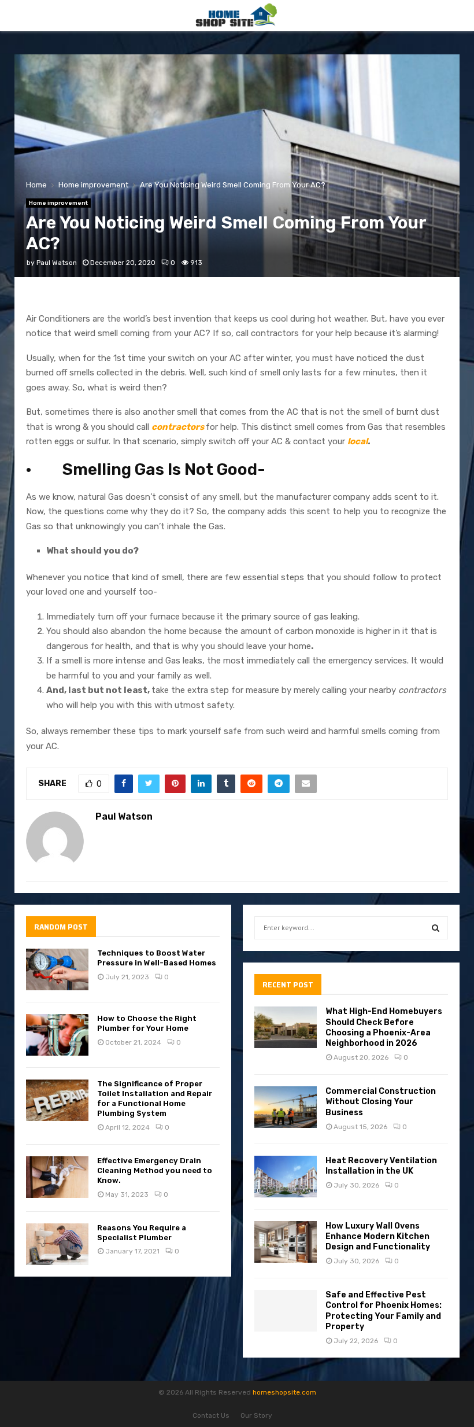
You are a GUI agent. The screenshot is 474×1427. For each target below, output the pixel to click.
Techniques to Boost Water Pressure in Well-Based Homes (156, 958)
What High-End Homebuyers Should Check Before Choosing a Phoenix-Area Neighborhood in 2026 (383, 1027)
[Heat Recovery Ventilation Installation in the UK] (285, 1176)
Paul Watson (56, 263)
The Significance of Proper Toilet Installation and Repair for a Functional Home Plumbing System (154, 1098)
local (357, 441)
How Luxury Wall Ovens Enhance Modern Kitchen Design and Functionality (377, 1236)
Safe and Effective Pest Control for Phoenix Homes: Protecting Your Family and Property (383, 1311)
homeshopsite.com (284, 1392)
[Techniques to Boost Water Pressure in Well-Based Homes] (57, 969)
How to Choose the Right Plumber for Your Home (147, 1023)
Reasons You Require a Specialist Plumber (141, 1232)
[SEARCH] (435, 927)
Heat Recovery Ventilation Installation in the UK (381, 1166)
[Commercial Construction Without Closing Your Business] (285, 1107)
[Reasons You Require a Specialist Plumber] (57, 1244)
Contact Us (210, 1415)
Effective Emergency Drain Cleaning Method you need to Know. (154, 1170)
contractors (177, 427)
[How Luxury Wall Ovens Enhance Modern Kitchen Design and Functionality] (285, 1242)
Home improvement (58, 203)
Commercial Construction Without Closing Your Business (380, 1101)
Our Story (256, 1415)
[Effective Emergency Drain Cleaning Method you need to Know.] (57, 1177)
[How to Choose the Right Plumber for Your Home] (57, 1035)
